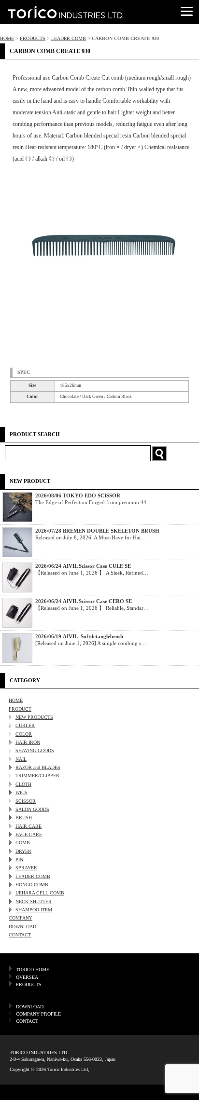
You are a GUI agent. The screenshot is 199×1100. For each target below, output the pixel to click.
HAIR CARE (28, 826)
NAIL (21, 759)
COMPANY (20, 918)
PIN (19, 859)
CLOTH (23, 784)
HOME (7, 38)
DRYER (23, 851)
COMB (22, 842)
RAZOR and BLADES (37, 767)
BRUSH (23, 817)
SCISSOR (25, 801)
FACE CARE (28, 834)
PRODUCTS (32, 38)
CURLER (25, 725)
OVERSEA (27, 977)
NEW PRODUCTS (34, 717)
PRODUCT (20, 709)
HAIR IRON (27, 742)
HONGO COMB (31, 884)
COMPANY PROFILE (38, 1014)
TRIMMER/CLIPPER (37, 775)
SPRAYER (26, 867)
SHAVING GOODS (34, 750)
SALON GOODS (32, 809)
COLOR (23, 734)
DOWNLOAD (22, 926)
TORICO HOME (32, 969)
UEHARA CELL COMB (39, 892)
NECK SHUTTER (33, 901)
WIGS (21, 792)
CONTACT (20, 934)
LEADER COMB (68, 38)
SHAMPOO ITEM (33, 909)
